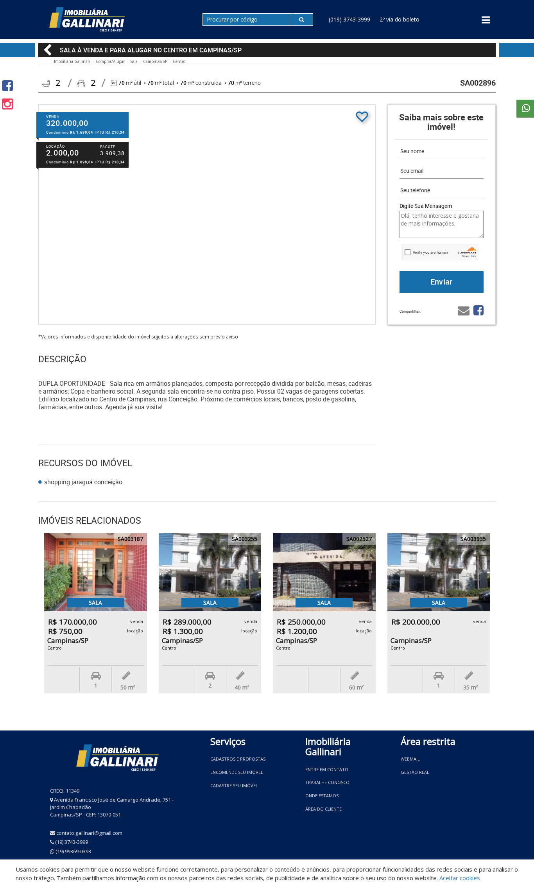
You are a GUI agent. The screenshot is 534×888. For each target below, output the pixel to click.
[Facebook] (7, 85)
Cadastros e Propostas (237, 759)
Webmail (410, 759)
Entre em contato (326, 769)
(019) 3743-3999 (349, 19)
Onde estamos (322, 795)
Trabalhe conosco (327, 782)
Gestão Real (415, 772)
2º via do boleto (399, 19)
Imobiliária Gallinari (72, 61)
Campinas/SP (155, 61)
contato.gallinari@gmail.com (89, 832)
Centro (179, 61)
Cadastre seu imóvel (234, 785)
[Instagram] (7, 104)
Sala (134, 61)
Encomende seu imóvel (236, 772)
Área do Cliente (323, 809)
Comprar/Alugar (110, 61)
